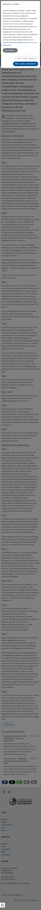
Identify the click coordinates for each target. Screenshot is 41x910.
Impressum (7, 45)
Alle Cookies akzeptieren (25, 64)
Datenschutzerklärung (17, 42)
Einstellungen (9, 50)
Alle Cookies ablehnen (26, 58)
